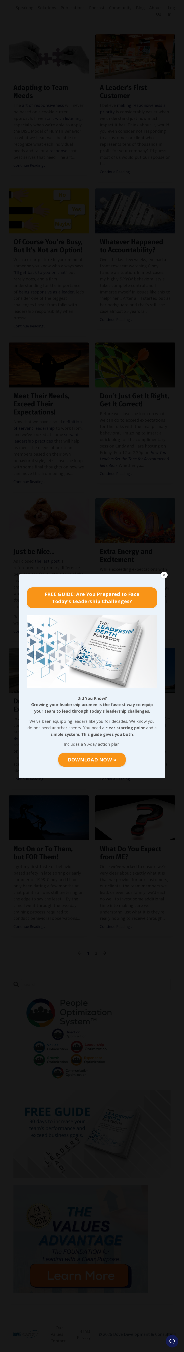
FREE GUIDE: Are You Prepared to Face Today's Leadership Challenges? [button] (92, 597)
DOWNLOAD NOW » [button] (92, 759)
